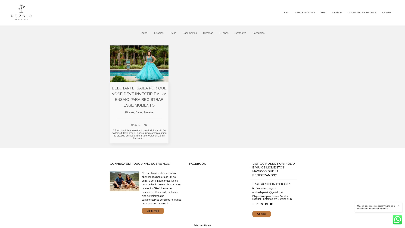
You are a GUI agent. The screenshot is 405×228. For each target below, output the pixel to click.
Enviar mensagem (265, 188)
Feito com (202, 225)
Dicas (173, 33)
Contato (261, 213)
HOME (286, 13)
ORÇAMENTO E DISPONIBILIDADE (362, 13)
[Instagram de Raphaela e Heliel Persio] (257, 204)
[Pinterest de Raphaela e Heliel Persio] (262, 204)
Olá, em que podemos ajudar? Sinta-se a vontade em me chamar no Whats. (376, 207)
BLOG (323, 13)
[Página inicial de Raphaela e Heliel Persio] (25, 13)
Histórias (208, 33)
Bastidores (258, 33)
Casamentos (190, 33)
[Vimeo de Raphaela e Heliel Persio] (266, 204)
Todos (143, 33)
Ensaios (158, 33)
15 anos (223, 33)
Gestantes (240, 33)
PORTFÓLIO (337, 13)
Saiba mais (153, 210)
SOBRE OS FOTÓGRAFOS (305, 13)
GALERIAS (386, 13)
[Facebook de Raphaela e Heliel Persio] (253, 204)
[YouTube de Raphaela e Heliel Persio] (271, 204)
